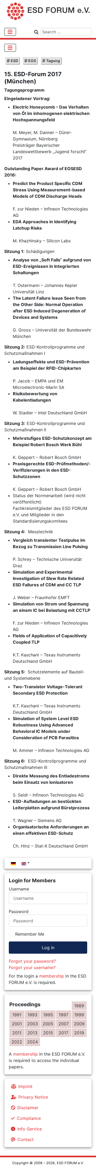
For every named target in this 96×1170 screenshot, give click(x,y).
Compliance (29, 1118)
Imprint (25, 1086)
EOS (31, 60)
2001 (17, 1023)
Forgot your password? (32, 961)
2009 (79, 1023)
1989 (79, 1005)
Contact (25, 1139)
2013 (32, 1032)
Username (19, 889)
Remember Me (29, 934)
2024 (32, 1041)
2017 (63, 1032)
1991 (16, 1014)
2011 (16, 1032)
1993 (32, 1014)
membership (51, 976)
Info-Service (29, 1129)
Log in (48, 947)
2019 (79, 1032)
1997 (63, 1014)
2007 (63, 1023)
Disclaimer (27, 1107)
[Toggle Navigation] (10, 32)
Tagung (52, 60)
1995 (48, 1014)
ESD (14, 60)
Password (19, 911)
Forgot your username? (32, 967)
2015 (48, 1032)
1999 (79, 1014)
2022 (16, 1041)
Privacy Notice (33, 1097)
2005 (48, 1023)
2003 (32, 1023)
